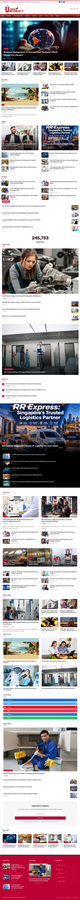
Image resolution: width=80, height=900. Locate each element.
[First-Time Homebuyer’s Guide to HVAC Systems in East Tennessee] (56, 67)
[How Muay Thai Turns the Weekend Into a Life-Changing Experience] (5, 197)
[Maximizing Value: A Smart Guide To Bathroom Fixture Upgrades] (5, 169)
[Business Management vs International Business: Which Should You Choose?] (40, 40)
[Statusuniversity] (14, 9)
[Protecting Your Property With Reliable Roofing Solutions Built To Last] (24, 67)
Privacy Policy (50, 821)
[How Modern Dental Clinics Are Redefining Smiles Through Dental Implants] (75, 214)
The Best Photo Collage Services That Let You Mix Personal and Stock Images (22, 182)
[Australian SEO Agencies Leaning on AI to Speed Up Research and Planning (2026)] (6, 587)
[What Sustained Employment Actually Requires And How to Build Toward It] (20, 137)
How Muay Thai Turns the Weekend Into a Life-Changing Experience (24, 196)
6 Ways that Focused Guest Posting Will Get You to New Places (63, 189)
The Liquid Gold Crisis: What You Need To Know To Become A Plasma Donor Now (62, 167)
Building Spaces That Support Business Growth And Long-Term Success (25, 1)
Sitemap (75, 897)
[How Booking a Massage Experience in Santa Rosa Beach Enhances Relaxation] (20, 95)
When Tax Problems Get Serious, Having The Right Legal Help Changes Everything (64, 161)
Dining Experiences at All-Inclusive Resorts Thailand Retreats (23, 161)
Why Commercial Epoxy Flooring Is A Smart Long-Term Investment (63, 100)
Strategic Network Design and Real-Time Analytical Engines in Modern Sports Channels (32, 481)
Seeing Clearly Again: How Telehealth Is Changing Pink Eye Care (17, 226)
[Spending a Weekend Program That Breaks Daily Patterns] (45, 587)
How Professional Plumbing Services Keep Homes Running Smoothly (22, 189)
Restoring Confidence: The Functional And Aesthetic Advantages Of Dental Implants (63, 92)
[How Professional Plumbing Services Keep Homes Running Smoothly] (5, 190)
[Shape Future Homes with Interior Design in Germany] (45, 197)
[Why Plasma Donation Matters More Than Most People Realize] (45, 183)
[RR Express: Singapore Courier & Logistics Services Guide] (60, 137)
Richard (4, 148)
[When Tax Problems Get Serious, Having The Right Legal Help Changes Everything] (45, 162)
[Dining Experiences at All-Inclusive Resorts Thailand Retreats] (5, 162)
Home (2, 15)
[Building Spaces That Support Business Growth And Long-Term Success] (8, 67)
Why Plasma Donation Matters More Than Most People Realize (63, 182)
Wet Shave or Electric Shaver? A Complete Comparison (63, 578)
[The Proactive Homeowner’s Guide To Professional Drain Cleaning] (45, 108)
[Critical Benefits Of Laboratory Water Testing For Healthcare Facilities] (5, 155)
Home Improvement (8, 770)
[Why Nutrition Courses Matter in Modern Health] (45, 86)
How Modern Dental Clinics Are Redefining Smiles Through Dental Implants (20, 213)
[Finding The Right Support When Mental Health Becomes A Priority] (40, 67)
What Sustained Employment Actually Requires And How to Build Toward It (19, 144)
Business (8, 15)
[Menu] (78, 16)
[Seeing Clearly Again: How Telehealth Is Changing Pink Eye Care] (75, 228)
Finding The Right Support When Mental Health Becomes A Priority (39, 73)
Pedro (5, 58)
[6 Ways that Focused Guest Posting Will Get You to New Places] (45, 190)
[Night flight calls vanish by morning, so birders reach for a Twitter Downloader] (71, 67)
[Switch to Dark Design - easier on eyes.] (76, 16)
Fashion (27, 15)
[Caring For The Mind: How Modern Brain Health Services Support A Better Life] (75, 221)
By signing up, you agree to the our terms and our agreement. (41, 821)
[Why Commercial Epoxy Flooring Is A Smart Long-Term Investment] (45, 101)
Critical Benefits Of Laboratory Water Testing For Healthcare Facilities (22, 154)
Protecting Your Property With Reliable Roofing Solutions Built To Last (23, 73)
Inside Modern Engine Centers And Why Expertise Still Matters (21, 296)
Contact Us (68, 897)
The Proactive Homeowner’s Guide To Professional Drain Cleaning (64, 107)
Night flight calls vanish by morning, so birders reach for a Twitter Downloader (71, 73)
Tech (46, 15)
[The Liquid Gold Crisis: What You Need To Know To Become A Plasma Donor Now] (45, 169)
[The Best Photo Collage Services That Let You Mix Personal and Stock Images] (5, 183)
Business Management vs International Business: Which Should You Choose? (31, 53)
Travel (57, 15)
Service (45, 141)
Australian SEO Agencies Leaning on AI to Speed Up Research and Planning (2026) (24, 586)
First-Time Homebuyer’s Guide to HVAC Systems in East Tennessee (55, 73)
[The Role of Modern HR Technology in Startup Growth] (45, 155)
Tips (51, 15)
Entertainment (18, 15)
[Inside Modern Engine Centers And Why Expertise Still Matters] (40, 271)
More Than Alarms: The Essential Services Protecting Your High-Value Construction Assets (33, 461)
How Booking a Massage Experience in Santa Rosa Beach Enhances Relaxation (18, 108)
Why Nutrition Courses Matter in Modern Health (62, 84)
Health (34, 15)
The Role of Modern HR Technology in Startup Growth (63, 153)
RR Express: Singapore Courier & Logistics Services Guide (58, 144)
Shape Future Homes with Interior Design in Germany (63, 195)
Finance (35, 842)
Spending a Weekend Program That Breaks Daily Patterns (62, 586)
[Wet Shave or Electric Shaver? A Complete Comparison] (45, 580)
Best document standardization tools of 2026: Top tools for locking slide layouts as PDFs (24, 206)
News (40, 15)
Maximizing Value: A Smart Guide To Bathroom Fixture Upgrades (23, 167)
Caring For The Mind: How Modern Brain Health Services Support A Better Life (21, 220)
